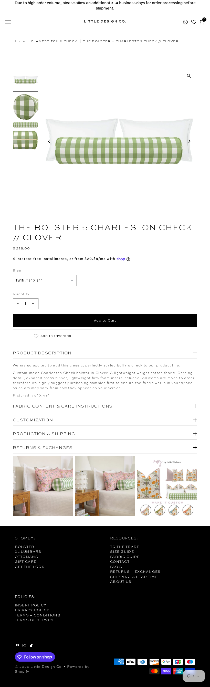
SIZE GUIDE (122, 551)
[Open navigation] (8, 22)
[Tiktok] (31, 646)
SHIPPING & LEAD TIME (134, 576)
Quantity (21, 294)
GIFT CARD (26, 561)
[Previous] (49, 141)
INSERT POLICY (31, 605)
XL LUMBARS (28, 551)
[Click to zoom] (189, 76)
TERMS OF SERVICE (35, 620)
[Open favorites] (194, 22)
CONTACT (120, 561)
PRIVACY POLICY (32, 610)
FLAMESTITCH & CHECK (54, 41)
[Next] (189, 141)
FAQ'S (116, 566)
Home (20, 41)
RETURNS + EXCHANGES (135, 571)
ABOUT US (120, 581)
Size (17, 270)
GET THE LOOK (30, 566)
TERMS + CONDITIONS (37, 615)
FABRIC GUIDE (125, 556)
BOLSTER (24, 546)
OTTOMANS (26, 556)
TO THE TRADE (125, 546)
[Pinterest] (17, 646)
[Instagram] (24, 646)
